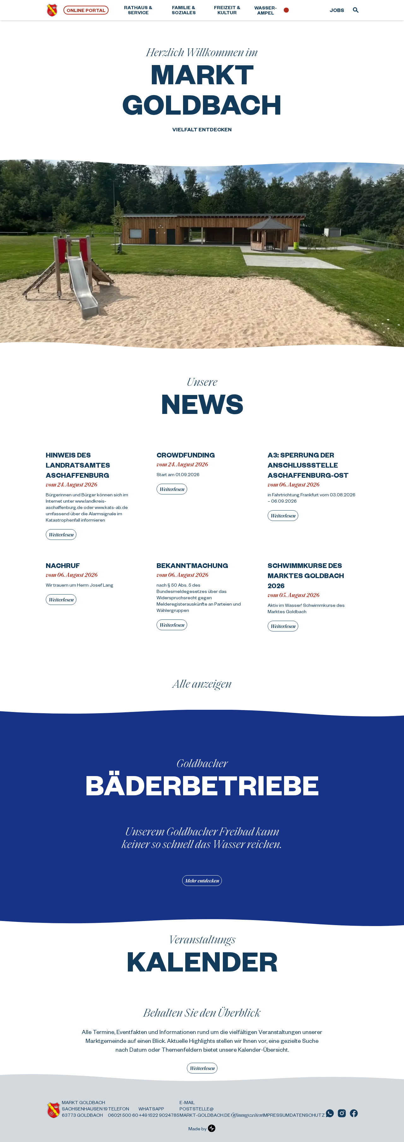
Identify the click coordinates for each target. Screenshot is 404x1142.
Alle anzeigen (202, 683)
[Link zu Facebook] (354, 1113)
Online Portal (86, 10)
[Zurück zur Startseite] (52, 10)
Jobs (337, 10)
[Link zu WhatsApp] (330, 1113)
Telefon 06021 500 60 (123, 1112)
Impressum (276, 1115)
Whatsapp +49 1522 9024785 (159, 1112)
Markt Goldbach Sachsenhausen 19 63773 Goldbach (85, 1108)
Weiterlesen (61, 534)
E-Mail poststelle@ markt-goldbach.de (205, 1108)
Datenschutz (307, 1115)
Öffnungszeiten (246, 1115)
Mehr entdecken (202, 880)
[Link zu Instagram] (342, 1113)
